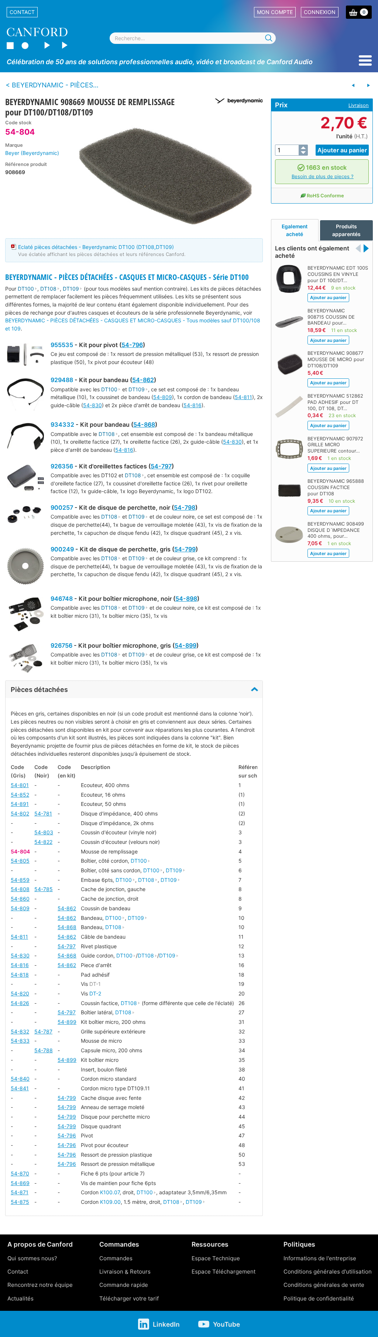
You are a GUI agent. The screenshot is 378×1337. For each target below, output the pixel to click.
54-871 (19, 1192)
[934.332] (25, 437)
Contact (22, 12)
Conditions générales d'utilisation (328, 1271)
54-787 (43, 1031)
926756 (61, 645)
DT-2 (95, 993)
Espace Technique (216, 1258)
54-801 (20, 785)
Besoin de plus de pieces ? (323, 176)
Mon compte (275, 12)
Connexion (320, 12)
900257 (62, 507)
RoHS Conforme (325, 195)
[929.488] (25, 395)
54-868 (144, 424)
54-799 (185, 549)
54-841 (20, 1088)
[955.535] (25, 355)
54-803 (43, 832)
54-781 (43, 813)
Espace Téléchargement (223, 1271)
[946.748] (25, 615)
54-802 (20, 813)
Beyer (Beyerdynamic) (32, 153)
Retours (140, 1271)
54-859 (20, 880)
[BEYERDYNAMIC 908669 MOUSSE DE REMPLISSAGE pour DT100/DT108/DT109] (165, 175)
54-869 (20, 1183)
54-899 (185, 645)
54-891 (20, 804)
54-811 (243, 397)
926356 (62, 466)
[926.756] (25, 660)
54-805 (20, 861)
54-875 (20, 1202)
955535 (62, 345)
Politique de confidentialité (319, 1298)
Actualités (20, 1298)
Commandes (116, 1258)
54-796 (132, 345)
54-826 (20, 1003)
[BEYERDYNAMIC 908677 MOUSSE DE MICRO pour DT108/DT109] (368, 85)
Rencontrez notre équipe (40, 1284)
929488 (62, 380)
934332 (62, 424)
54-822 (43, 842)
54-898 (186, 598)
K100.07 (110, 1192)
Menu (365, 60)
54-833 (20, 1041)
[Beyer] (236, 101)
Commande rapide (123, 1284)
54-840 (20, 1079)
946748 (62, 598)
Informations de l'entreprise (320, 1258)
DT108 (48, 288)
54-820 (20, 993)
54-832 (20, 1031)
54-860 (20, 899)
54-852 (20, 795)
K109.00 (110, 1202)
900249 (62, 549)
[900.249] (25, 567)
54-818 (20, 974)
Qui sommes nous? (32, 1258)
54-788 (43, 1050)
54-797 (161, 466)
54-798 (184, 507)
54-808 (20, 889)
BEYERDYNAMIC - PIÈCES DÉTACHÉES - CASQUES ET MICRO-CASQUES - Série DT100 (127, 277)
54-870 (20, 1173)
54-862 (143, 380)
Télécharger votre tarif (129, 1298)
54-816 (192, 405)
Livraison (358, 105)
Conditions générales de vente (324, 1284)
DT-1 (95, 984)
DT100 (26, 288)
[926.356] (25, 479)
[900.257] (25, 515)
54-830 (92, 405)
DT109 (71, 288)
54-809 (162, 397)
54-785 (43, 889)
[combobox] (193, 38)
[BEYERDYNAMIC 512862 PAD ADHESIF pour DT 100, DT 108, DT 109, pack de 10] (353, 85)
